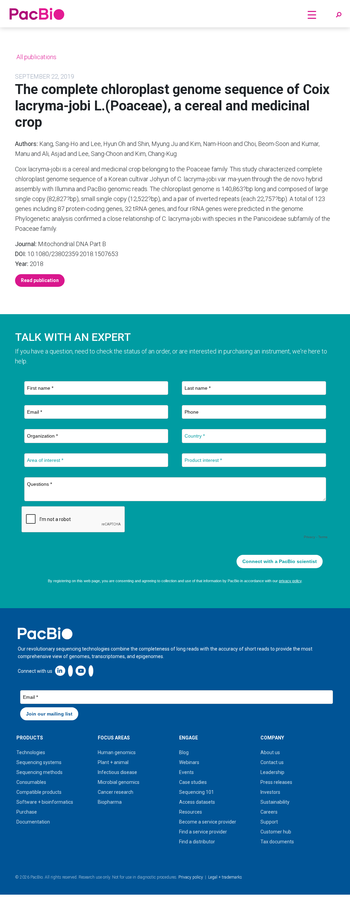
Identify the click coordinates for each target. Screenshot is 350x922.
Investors (270, 792)
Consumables (31, 782)
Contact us (272, 762)
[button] (339, 15)
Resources (190, 812)
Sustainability (275, 802)
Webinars (189, 762)
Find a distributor (197, 841)
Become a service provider (207, 822)
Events (186, 772)
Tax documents (277, 841)
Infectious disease (117, 772)
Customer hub (275, 831)
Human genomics (117, 752)
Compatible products (39, 792)
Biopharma (110, 802)
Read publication (40, 280)
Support (269, 822)
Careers (269, 812)
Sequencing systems (39, 762)
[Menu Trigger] (312, 14)
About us (270, 752)
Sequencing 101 (196, 792)
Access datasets (197, 802)
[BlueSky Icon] (91, 670)
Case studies (193, 782)
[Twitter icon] (70, 670)
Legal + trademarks (225, 877)
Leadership (272, 772)
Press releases (276, 782)
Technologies (30, 752)
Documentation (33, 822)
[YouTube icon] (81, 670)
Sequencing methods (39, 772)
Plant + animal (113, 762)
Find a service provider (203, 831)
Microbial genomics (118, 782)
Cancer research (115, 792)
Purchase (26, 812)
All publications (35, 57)
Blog (184, 752)
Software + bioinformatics (44, 802)
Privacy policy (190, 877)
